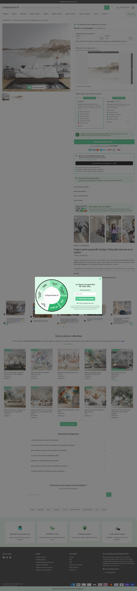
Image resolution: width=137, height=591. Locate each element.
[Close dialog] (100, 279)
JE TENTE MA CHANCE (85, 299)
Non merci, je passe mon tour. (85, 303)
